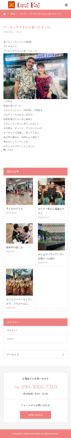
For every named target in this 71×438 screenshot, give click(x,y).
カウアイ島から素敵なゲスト (51, 211)
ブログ (19, 32)
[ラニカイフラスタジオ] (24, 4)
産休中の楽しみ (14, 247)
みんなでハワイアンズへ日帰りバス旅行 (51, 256)
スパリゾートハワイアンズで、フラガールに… (19, 301)
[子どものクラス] (19, 191)
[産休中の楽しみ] (19, 233)
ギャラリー (12, 330)
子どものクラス (14, 208)
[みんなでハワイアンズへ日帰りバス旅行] (51, 236)
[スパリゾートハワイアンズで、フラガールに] (19, 282)
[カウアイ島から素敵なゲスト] (51, 191)
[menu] (66, 5)
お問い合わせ (35, 414)
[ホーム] (4, 13)
